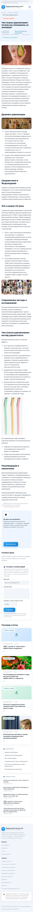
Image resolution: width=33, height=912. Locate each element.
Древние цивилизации (11, 752)
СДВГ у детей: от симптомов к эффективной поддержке (14, 647)
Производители (6, 854)
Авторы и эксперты (7, 876)
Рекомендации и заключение (13, 769)
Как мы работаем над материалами (21, 32)
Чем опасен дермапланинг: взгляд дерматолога (15, 765)
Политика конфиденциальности (11, 888)
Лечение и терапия (13, 12)
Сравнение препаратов (8, 873)
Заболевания (5, 845)
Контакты (4, 885)
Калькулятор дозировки (8, 870)
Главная (4, 12)
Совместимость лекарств (9, 864)
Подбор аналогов (7, 861)
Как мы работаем (6, 882)
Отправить (9, 610)
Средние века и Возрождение (13, 755)
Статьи (4, 851)
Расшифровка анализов (8, 867)
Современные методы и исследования (16, 761)
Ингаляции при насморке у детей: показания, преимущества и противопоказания (15, 736)
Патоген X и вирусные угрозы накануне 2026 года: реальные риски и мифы (14, 706)
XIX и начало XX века (10, 758)
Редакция (4, 879)
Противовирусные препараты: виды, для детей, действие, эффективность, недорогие (16, 676)
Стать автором (11, 544)
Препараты (5, 848)
